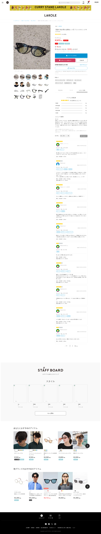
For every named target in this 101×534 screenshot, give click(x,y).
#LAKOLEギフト (68, 83)
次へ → (76, 345)
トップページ (16, 20)
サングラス (33, 20)
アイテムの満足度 (71, 97)
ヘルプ (73, 527)
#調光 (74, 83)
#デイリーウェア (59, 83)
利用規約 (32, 527)
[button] (49, 47)
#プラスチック (70, 80)
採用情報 (37, 527)
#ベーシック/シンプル (60, 80)
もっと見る (50, 413)
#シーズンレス (78, 80)
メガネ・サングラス (25, 20)
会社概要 (28, 527)
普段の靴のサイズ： (60, 180)
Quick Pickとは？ (83, 64)
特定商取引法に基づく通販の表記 (64, 527)
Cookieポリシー (52, 527)
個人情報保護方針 (44, 527)
